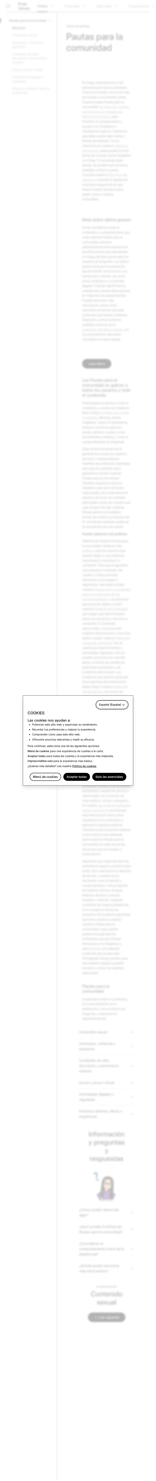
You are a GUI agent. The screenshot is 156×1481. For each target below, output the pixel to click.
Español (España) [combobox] (110, 704)
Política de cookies (84, 766)
